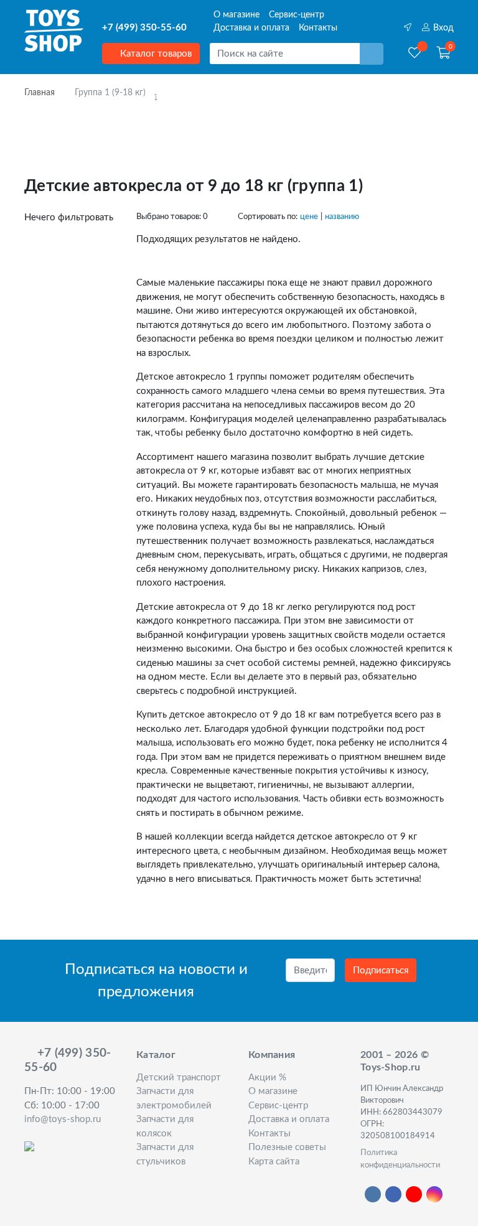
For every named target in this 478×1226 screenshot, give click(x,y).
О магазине (236, 15)
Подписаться (380, 970)
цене (309, 216)
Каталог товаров (155, 53)
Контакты (318, 28)
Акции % (267, 1077)
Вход (442, 28)
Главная (39, 92)
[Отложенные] (414, 53)
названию (342, 216)
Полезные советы (287, 1147)
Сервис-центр (296, 15)
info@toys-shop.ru (62, 1119)
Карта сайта (273, 1161)
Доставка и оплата (251, 28)
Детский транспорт (178, 1077)
